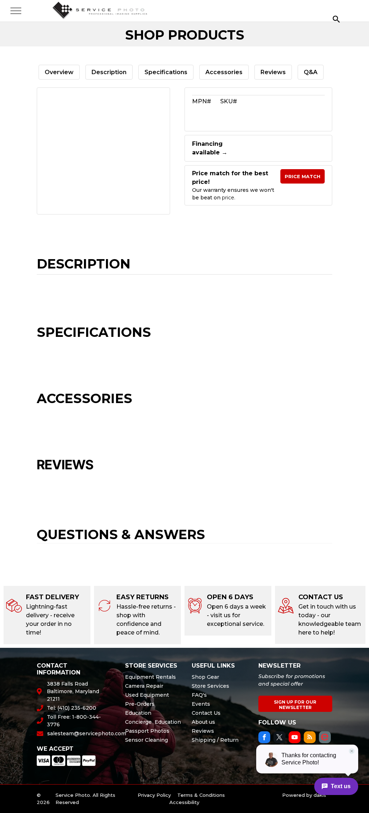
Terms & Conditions (201, 795)
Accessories (224, 72)
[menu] (15, 10)
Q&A (310, 72)
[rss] (310, 738)
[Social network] (325, 738)
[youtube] (295, 738)
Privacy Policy (154, 795)
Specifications (166, 72)
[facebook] (264, 738)
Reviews (273, 72)
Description (109, 72)
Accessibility (184, 802)
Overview (59, 72)
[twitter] (279, 738)
